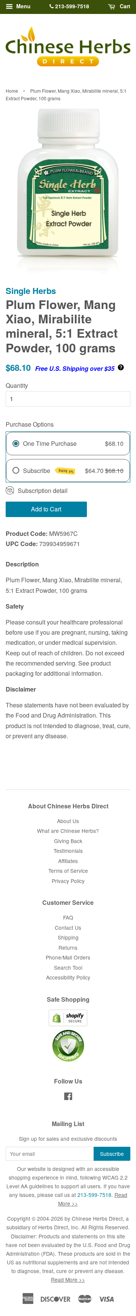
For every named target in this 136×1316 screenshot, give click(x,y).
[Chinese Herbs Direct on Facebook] (68, 1097)
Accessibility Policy (68, 977)
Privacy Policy (68, 880)
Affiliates (68, 861)
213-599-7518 (71, 6)
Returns (68, 947)
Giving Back (68, 841)
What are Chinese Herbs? (68, 830)
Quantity (17, 385)
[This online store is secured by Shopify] (68, 1024)
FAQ (68, 917)
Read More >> (68, 1279)
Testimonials (68, 850)
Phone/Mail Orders (68, 957)
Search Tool (68, 967)
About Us (68, 821)
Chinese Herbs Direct (97, 1218)
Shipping (68, 937)
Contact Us (68, 927)
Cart (124, 6)
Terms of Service (68, 870)
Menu (23, 6)
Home (12, 90)
